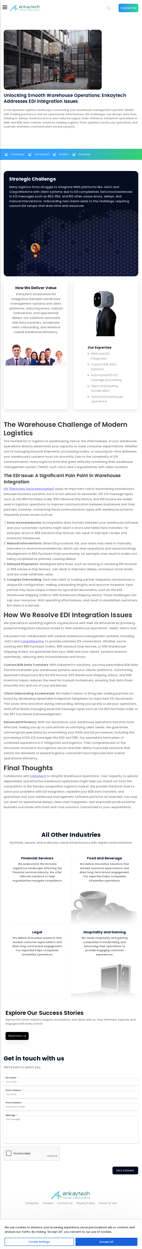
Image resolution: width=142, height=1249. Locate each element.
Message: (11, 1115)
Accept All (106, 1242)
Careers (47, 1203)
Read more (15, 1035)
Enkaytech (38, 776)
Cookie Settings (39, 1242)
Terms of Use (108, 1203)
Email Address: (14, 1090)
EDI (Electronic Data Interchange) (29, 489)
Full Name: (12, 1077)
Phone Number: (14, 1102)
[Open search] (109, 8)
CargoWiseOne (31, 641)
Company (32, 1203)
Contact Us (128, 8)
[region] (71, 1234)
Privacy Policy (85, 1203)
